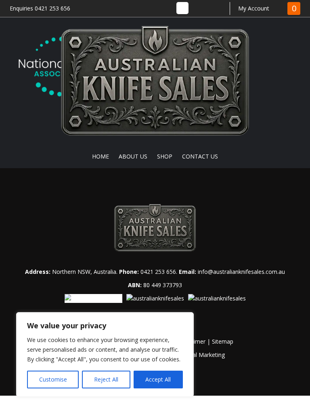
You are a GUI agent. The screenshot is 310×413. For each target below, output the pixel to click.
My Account (253, 8)
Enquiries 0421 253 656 (40, 8)
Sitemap (222, 341)
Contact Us (200, 156)
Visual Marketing (203, 355)
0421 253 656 (158, 271)
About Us (133, 156)
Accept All (158, 379)
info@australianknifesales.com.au (241, 271)
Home (100, 156)
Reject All (106, 379)
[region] (105, 354)
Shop (164, 156)
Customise (53, 379)
